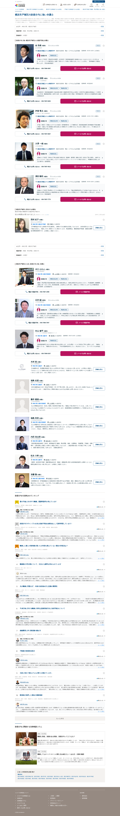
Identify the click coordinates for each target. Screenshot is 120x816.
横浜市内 (20, 774)
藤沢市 (45, 336)
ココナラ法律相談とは (23, 796)
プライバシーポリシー (56, 800)
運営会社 (84, 796)
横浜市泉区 (55, 778)
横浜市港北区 (82, 776)
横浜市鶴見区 (21, 776)
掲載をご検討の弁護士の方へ (58, 805)
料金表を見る (53, 55)
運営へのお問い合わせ (23, 808)
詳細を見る (99, 227)
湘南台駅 (48, 441)
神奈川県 (35, 224)
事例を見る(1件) (54, 88)
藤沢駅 (53, 335)
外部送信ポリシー (55, 803)
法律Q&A (19, 798)
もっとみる (60, 718)
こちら (47, 214)
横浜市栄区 (49, 778)
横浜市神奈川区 (29, 776)
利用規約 (52, 798)
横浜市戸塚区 (41, 50)
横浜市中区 (43, 776)
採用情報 (84, 798)
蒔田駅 (50, 478)
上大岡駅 (57, 274)
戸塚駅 (51, 224)
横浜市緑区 (35, 778)
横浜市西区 (37, 776)
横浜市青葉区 (62, 778)
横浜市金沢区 (75, 776)
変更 (102, 26)
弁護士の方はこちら (99, 1)
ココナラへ (19, 1)
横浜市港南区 (47, 274)
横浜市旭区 (28, 778)
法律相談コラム (21, 800)
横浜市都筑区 (70, 778)
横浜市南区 (42, 478)
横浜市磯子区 (67, 776)
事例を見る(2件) (54, 278)
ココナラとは (21, 803)
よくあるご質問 (21, 805)
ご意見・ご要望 (54, 796)
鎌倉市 (40, 366)
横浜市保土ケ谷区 (58, 776)
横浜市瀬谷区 (42, 778)
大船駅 (48, 366)
